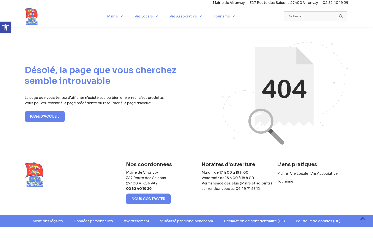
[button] (5, 27)
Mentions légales (48, 221)
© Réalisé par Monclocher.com (186, 221)
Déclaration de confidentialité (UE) (254, 221)
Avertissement (136, 221)
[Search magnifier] (341, 16)
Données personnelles (93, 221)
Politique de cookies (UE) (318, 221)
